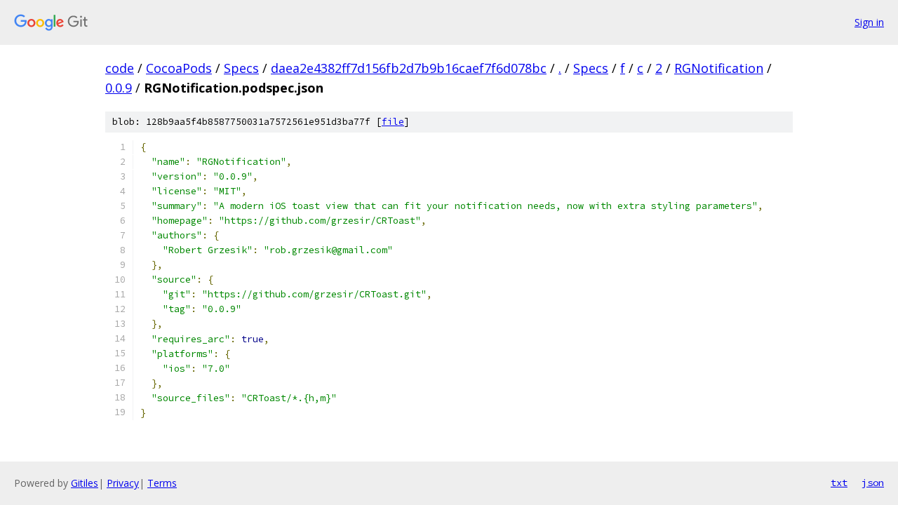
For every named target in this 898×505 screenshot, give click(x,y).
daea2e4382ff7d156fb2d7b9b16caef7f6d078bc (409, 68)
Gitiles (84, 483)
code (119, 68)
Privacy (123, 483)
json (873, 482)
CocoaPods (179, 68)
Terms (162, 483)
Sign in (869, 22)
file (393, 122)
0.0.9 (118, 87)
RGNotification (718, 68)
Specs (241, 68)
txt (839, 482)
